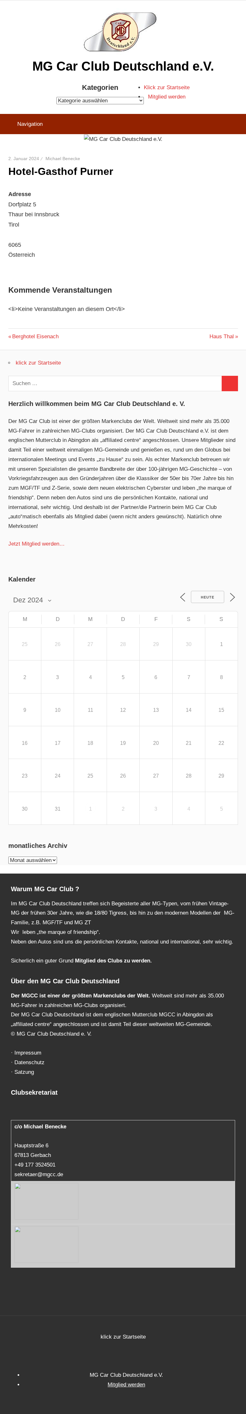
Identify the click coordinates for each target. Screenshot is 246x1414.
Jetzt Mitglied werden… (36, 544)
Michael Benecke (62, 158)
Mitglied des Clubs (98, 961)
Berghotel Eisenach (35, 336)
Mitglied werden (166, 97)
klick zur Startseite (38, 363)
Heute (207, 597)
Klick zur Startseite (167, 87)
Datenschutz (29, 1062)
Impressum (27, 1053)
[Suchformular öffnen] (236, 124)
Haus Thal (221, 336)
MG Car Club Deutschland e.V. (123, 66)
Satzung (24, 1072)
